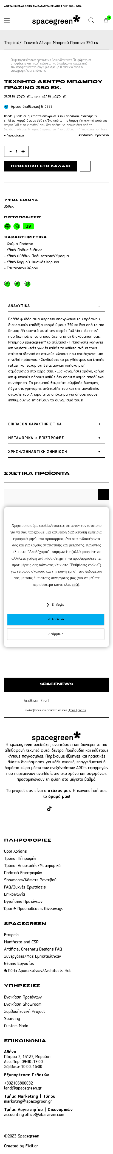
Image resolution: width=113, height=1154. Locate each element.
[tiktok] (49, 809)
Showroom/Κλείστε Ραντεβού (30, 880)
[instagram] (40, 809)
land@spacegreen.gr (23, 1088)
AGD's (81, 768)
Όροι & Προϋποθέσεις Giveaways (33, 909)
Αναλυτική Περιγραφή (93, 135)
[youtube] (69, 809)
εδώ (75, 585)
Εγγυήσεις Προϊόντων (23, 902)
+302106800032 (18, 1083)
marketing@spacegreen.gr (28, 1101)
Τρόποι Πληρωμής (20, 859)
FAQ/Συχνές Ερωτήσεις (25, 887)
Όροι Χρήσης (15, 851)
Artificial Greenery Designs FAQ (33, 949)
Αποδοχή (57, 619)
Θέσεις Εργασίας (19, 964)
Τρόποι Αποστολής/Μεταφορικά (32, 866)
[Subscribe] (88, 701)
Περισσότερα (14, 135)
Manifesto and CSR (21, 942)
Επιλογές (57, 604)
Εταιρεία (11, 935)
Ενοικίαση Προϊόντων (23, 997)
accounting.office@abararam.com (34, 1115)
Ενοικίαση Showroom (22, 1004)
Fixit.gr (32, 1146)
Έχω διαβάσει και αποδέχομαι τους (55, 710)
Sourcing (12, 1019)
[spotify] (80, 809)
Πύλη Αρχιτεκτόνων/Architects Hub (40, 971)
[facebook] (29, 809)
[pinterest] (59, 809)
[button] (103, 494)
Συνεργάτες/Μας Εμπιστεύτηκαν (32, 956)
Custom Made (16, 1026)
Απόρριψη (56, 634)
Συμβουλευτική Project (24, 1012)
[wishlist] (85, 166)
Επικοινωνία (14, 894)
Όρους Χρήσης (77, 710)
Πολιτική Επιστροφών (23, 873)
